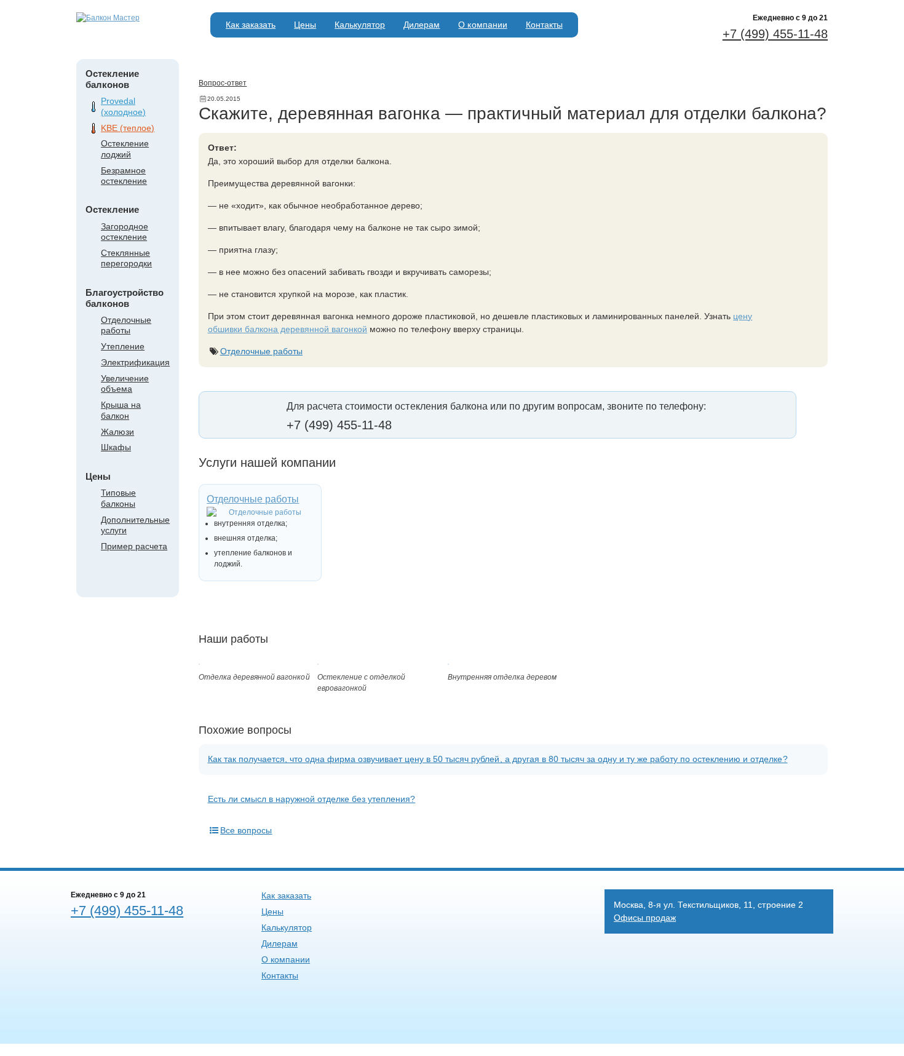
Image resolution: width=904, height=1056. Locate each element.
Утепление (123, 346)
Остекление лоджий (125, 148)
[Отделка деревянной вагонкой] (199, 662)
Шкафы (116, 447)
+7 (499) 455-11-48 (775, 34)
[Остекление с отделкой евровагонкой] (318, 662)
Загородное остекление (124, 231)
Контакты (544, 25)
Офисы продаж (645, 918)
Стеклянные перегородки (126, 258)
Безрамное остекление (124, 175)
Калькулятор (360, 25)
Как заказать (251, 25)
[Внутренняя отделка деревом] (448, 662)
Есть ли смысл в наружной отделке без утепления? (312, 799)
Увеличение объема (125, 383)
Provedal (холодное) (123, 106)
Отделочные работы (126, 325)
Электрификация (135, 362)
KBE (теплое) (127, 128)
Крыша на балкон (121, 410)
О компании (482, 25)
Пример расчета (134, 546)
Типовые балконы (118, 498)
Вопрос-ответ (223, 83)
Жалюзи (117, 432)
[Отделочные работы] (260, 512)
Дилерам (421, 25)
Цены (305, 25)
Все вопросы (246, 830)
